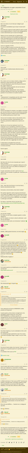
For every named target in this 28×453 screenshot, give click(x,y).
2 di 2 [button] (19, 11)
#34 (26, 345)
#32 (26, 291)
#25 (26, 156)
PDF (15, 351)
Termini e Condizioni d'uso (10, 448)
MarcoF (6, 287)
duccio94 (6, 235)
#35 (26, 364)
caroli (5, 324)
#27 (26, 211)
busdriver (6, 260)
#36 (26, 378)
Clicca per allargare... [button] (14, 304)
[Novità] (23, 1)
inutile (6, 102)
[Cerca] (26, 1)
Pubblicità (6, 449)
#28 (26, 229)
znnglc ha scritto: (4, 419)
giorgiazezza (7, 359)
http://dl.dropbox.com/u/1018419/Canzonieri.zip (12, 203)
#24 (26, 106)
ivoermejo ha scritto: (5, 294)
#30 (26, 265)
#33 (26, 328)
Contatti (2, 448)
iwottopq (6, 60)
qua (23, 171)
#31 (26, 281)
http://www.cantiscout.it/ (7, 270)
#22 (26, 65)
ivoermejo (3, 9)
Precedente (13, 11)
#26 (26, 183)
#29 (26, 239)
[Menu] (1, 1)
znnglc (6, 389)
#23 (26, 78)
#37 (26, 393)
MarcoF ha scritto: (4, 396)
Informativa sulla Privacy (21, 448)
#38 (26, 417)
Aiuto (2, 449)
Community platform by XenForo (11, 451)
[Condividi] (24, 21)
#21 (26, 21)
